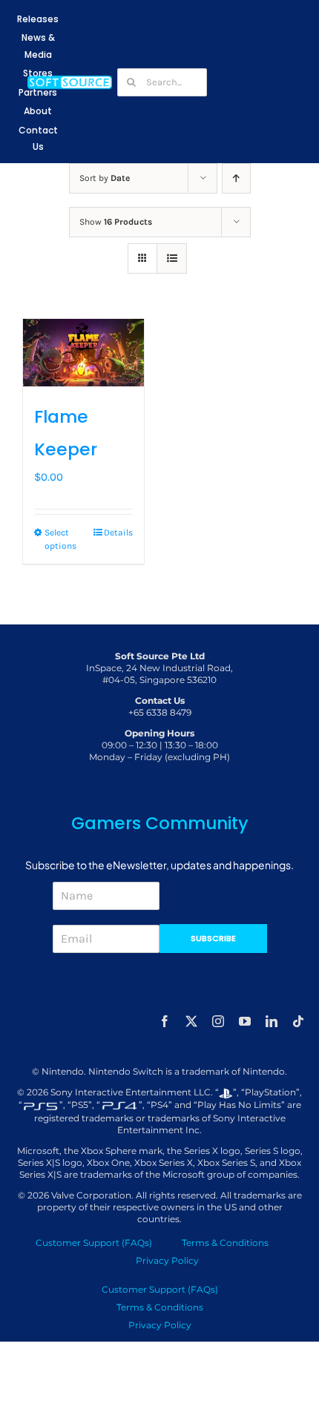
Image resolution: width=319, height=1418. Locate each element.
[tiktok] (298, 1021)
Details (118, 532)
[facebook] (165, 1021)
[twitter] (191, 1021)
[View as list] (171, 258)
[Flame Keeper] (83, 353)
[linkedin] (271, 1021)
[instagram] (218, 1021)
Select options (60, 539)
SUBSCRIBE (213, 938)
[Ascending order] (236, 178)
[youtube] (245, 1021)
